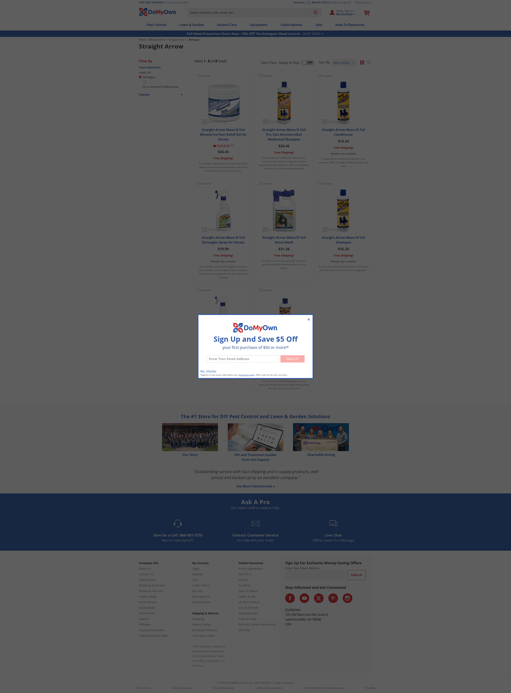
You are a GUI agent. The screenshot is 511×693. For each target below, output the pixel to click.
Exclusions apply (247, 375)
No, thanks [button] (208, 371)
